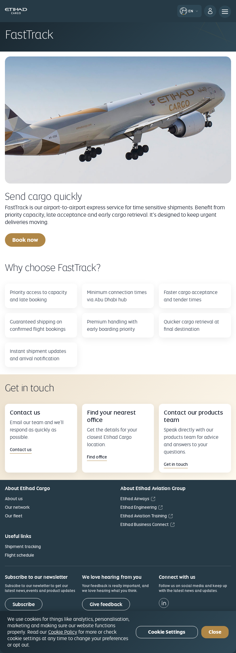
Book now (25, 239)
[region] (118, 632)
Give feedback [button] (106, 604)
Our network (17, 507)
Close (215, 632)
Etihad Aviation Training (143, 516)
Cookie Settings (166, 632)
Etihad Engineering (138, 507)
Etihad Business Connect (144, 524)
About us (14, 498)
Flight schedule (19, 555)
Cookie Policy (62, 632)
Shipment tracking (23, 546)
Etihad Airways (134, 498)
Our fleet (13, 516)
